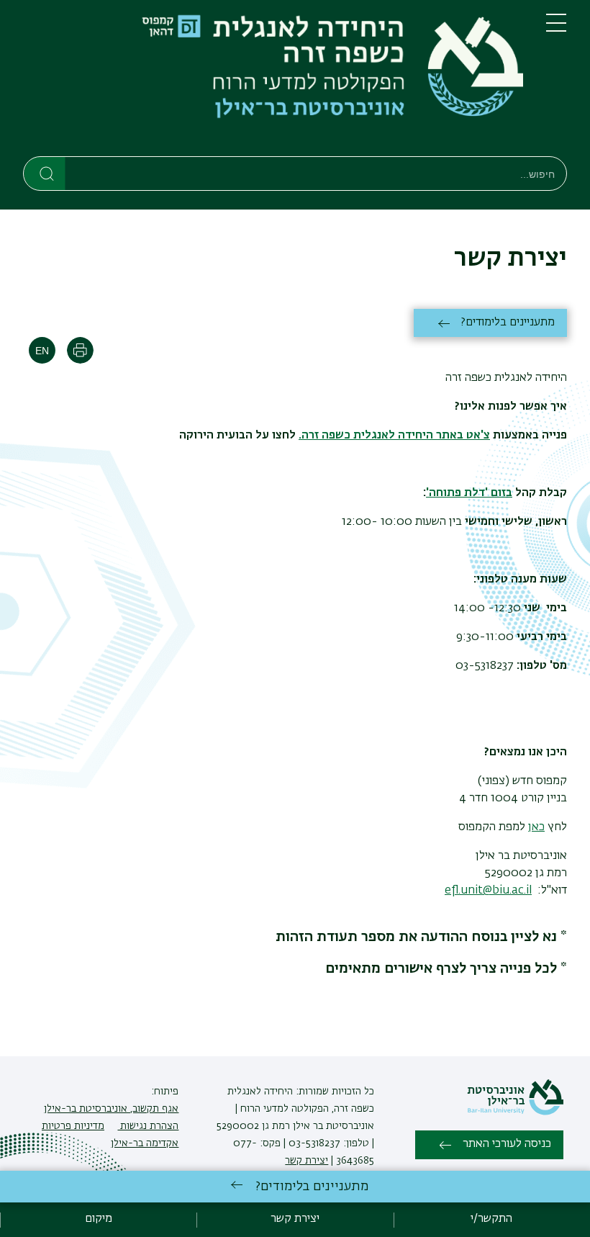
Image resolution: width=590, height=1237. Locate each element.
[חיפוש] (45, 173)
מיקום (98, 1219)
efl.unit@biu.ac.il (488, 890)
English (42, 350)
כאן (536, 827)
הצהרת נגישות (147, 1126)
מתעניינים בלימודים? (508, 322)
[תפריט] (556, 28)
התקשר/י (491, 1219)
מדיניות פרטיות (73, 1126)
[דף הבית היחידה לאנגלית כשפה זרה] (273, 81)
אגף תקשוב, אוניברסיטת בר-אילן (111, 1109)
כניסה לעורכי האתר (507, 1144)
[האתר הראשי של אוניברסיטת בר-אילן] (515, 1112)
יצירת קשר (306, 1161)
